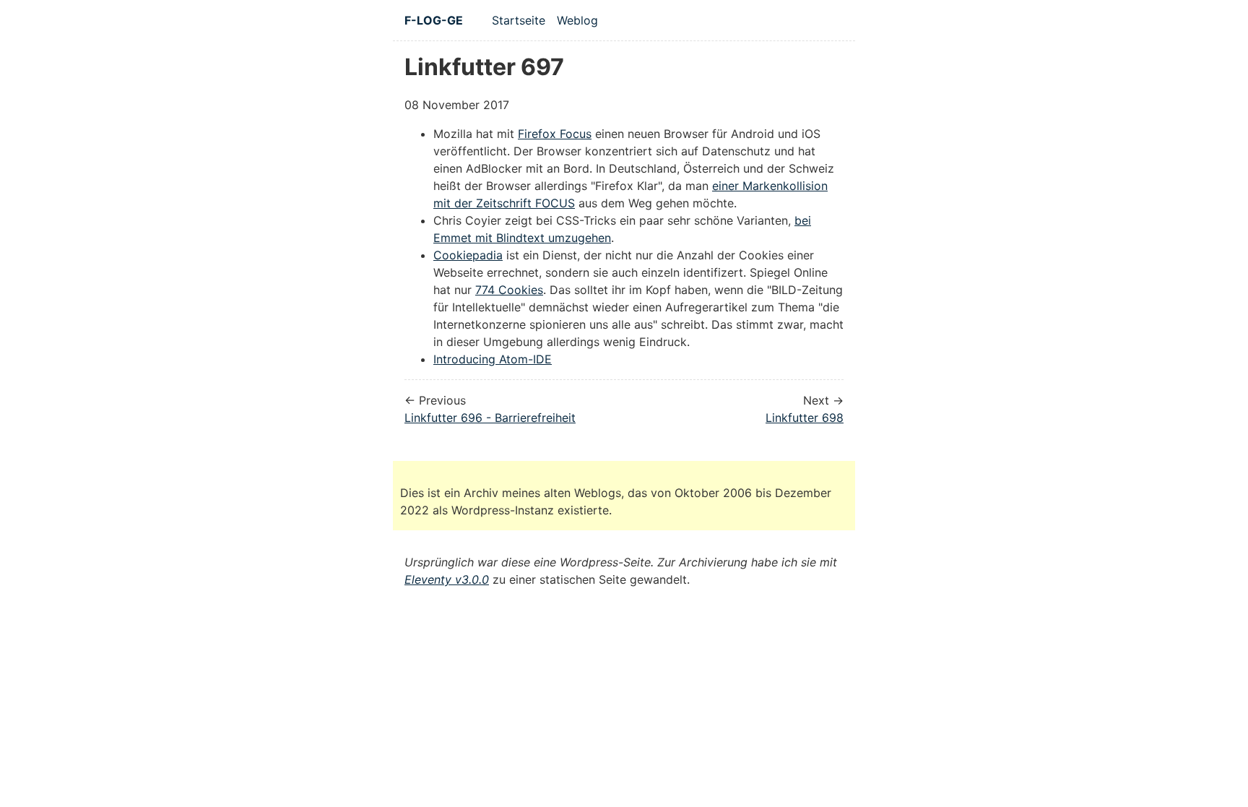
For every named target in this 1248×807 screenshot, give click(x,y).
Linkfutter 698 (805, 417)
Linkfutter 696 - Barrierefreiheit (490, 417)
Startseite (518, 20)
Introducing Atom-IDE (492, 359)
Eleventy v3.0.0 (446, 579)
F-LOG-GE (433, 20)
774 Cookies (509, 289)
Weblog (577, 20)
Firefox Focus (555, 133)
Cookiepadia (468, 255)
